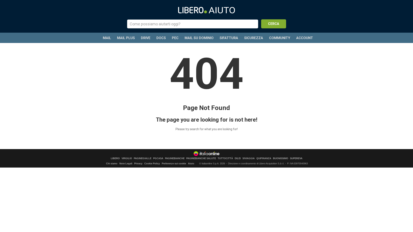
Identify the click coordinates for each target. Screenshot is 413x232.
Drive (145, 38)
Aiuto (191, 163)
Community (279, 38)
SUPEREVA (296, 158)
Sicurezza (253, 38)
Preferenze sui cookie (174, 163)
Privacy (138, 163)
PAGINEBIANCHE (175, 158)
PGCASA (158, 158)
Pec (175, 38)
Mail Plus (126, 38)
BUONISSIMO (280, 158)
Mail (107, 38)
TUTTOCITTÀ (225, 158)
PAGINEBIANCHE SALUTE (201, 158)
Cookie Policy (152, 163)
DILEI (238, 158)
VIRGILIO (127, 158)
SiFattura (229, 38)
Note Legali (125, 163)
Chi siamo (111, 163)
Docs (161, 38)
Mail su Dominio (199, 38)
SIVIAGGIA (248, 158)
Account (304, 38)
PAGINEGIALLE (142, 158)
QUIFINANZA (263, 158)
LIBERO (115, 158)
